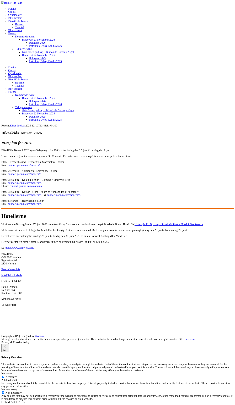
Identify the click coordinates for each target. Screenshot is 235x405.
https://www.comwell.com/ (19, 247)
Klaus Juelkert (17, 125)
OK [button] (181, 339)
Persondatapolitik (10, 269)
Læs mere (190, 339)
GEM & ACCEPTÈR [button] (13, 402)
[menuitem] (12, 8)
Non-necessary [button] (9, 389)
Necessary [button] (7, 373)
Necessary (11, 376)
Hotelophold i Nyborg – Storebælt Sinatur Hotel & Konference (169, 224)
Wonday (39, 336)
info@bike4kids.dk (11, 275)
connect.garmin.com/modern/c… (26, 165)
